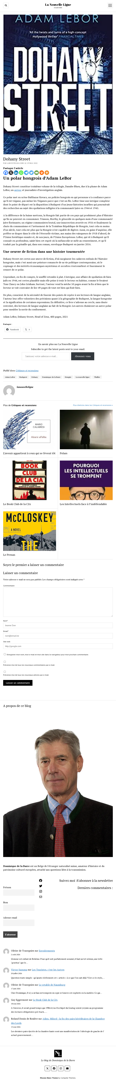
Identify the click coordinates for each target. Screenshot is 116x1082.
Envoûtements (47, 950)
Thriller (97, 377)
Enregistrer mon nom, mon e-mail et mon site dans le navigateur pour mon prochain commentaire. (48, 654)
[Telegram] (26, 172)
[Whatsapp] (21, 172)
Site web (6, 641)
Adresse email (10, 917)
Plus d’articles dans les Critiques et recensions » (93, 405)
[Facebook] (5, 172)
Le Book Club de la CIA (45, 999)
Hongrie (68, 377)
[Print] (41, 172)
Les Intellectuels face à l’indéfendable (83, 504)
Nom (5, 902)
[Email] (36, 172)
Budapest (23, 377)
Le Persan (9, 554)
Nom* (5, 621)
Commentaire (8, 586)
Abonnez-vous (83, 356)
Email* (5, 631)
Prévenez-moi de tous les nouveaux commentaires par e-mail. (29, 665)
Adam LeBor (10, 377)
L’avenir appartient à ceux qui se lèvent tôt (29, 453)
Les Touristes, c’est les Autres (48, 969)
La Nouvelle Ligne (58, 4)
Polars (63, 453)
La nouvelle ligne (83, 377)
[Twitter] (31, 172)
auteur (17, 190)
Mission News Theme (49, 1078)
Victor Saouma (19, 969)
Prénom (7, 887)
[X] (11, 172)
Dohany (35, 377)
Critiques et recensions (27, 370)
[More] (47, 172)
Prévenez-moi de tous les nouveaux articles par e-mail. (26, 675)
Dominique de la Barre (51, 377)
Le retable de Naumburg (52, 984)
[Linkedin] (16, 172)
